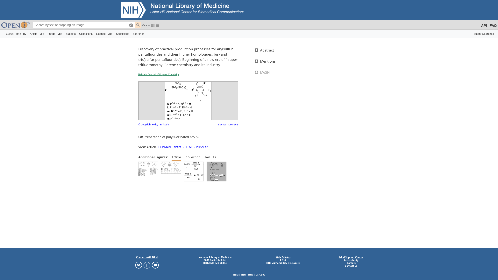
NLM (235, 274)
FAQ (493, 25)
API (484, 25)
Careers (351, 263)
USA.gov (260, 274)
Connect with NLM (147, 257)
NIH (243, 274)
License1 (223, 124)
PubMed (202, 147)
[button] (21, 34)
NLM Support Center (351, 257)
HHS (250, 274)
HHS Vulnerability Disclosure (283, 263)
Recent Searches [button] (483, 34)
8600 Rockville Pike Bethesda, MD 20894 (215, 261)
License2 (233, 124)
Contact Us (351, 266)
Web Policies (283, 257)
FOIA (283, 260)
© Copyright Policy (148, 124)
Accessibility (351, 260)
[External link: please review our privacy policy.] (138, 265)
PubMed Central (170, 147)
